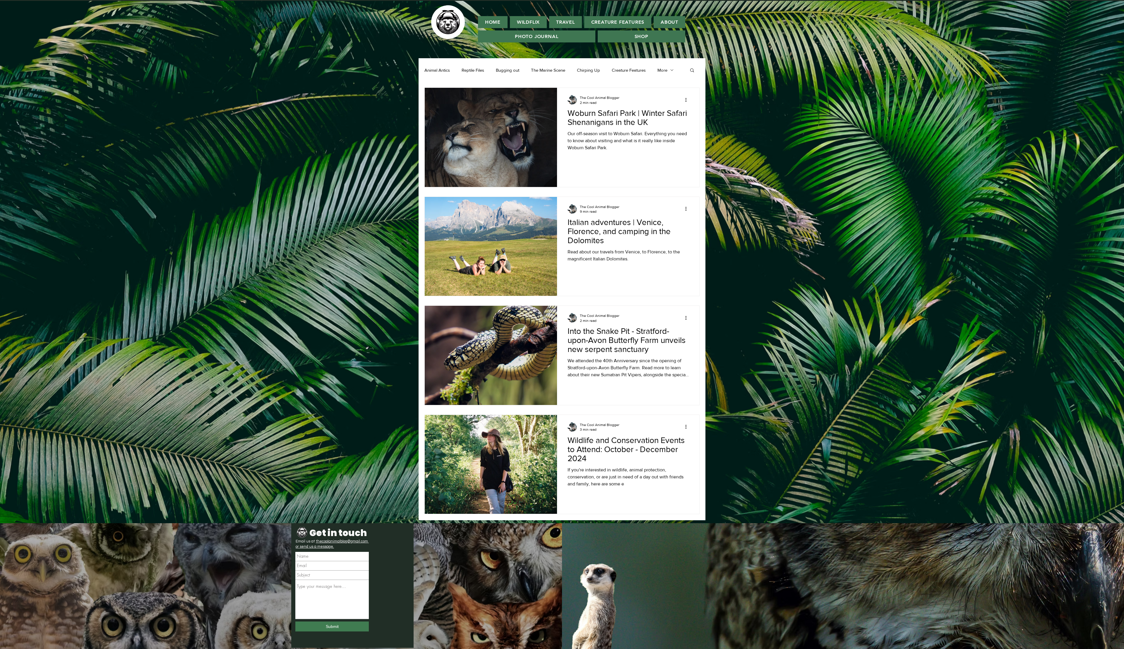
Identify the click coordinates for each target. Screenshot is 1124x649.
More (662, 70)
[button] (692, 71)
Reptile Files (473, 70)
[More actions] (687, 99)
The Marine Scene (548, 70)
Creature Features (629, 70)
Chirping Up (588, 70)
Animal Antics (437, 70)
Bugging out (507, 70)
